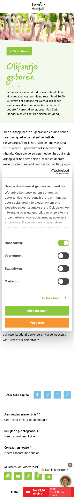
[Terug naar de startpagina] (38, 6)
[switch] (63, 255)
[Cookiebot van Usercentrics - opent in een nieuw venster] (52, 171)
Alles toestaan (37, 310)
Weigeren (37, 322)
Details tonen (51, 298)
